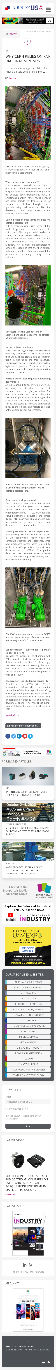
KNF (7, 50)
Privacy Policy (27, 1346)
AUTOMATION (28, 992)
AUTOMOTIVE (28, 998)
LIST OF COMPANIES (16, 1352)
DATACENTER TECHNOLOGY (29, 1014)
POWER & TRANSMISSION (28, 1053)
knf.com (13, 77)
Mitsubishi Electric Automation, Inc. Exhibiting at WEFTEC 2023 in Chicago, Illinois (27, 831)
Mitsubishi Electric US (15, 824)
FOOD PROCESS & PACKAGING (29, 1025)
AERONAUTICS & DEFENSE (28, 982)
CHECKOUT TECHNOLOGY (28, 1003)
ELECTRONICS (28, 1020)
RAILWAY (28, 1058)
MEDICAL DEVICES (28, 1036)
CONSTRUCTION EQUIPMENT (28, 1009)
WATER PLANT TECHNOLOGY (28, 1075)
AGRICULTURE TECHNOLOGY (29, 987)
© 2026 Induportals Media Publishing (27, 1349)
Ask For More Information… (24, 725)
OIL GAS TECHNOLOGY (29, 1047)
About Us (10, 1346)
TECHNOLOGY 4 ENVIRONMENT (28, 1069)
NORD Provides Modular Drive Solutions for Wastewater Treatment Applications (23, 870)
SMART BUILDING (28, 1064)
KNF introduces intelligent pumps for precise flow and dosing (26, 793)
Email (8, 1096)
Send (28, 1126)
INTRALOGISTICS (28, 1031)
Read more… (10, 1194)
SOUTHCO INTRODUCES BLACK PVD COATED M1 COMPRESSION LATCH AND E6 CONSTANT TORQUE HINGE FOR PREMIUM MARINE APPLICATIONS (26, 1183)
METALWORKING (28, 1042)
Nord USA (9, 863)
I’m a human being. (18, 1108)
